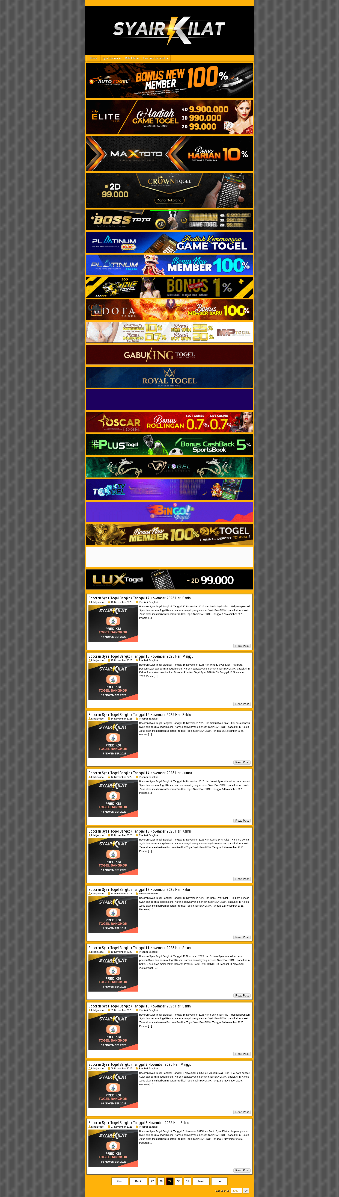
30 (178, 1181)
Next (201, 1181)
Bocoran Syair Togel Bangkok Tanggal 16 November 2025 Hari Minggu (140, 656)
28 (161, 1181)
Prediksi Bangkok (148, 602)
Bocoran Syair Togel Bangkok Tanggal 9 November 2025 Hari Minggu (139, 1064)
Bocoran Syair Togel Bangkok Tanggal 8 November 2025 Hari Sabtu (138, 1123)
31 (187, 1181)
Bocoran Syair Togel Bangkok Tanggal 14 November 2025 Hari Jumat (140, 773)
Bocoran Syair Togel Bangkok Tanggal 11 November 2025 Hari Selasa (140, 948)
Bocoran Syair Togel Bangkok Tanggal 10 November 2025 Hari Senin (139, 1006)
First (119, 1181)
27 (152, 1181)
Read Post (242, 645)
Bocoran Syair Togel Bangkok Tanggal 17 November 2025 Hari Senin (139, 598)
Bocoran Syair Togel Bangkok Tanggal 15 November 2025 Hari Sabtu (139, 714)
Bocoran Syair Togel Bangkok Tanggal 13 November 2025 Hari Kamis (140, 831)
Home (93, 58)
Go (246, 1190)
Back (138, 1181)
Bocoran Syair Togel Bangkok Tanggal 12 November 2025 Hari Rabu (139, 889)
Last (219, 1181)
